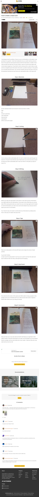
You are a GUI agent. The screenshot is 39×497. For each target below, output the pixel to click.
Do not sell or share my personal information (15, 494)
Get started (34, 474)
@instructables (6, 486)
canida (6, 444)
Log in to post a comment (19, 465)
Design (20, 475)
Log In (19, 398)
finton (6, 405)
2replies (4, 417)
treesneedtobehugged (6, 17)
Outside (26, 475)
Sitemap (33, 477)
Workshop (20, 474)
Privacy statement (24, 493)
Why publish (34, 472)
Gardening (17, 17)
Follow (8, 54)
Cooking (26, 472)
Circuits (20, 472)
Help (33, 475)
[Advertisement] (19, 8)
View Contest (33, 351)
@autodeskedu (6, 488)
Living (13, 17)
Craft (19, 477)
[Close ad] (37, 5)
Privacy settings (31, 493)
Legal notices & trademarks (28, 494)
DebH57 (6, 421)
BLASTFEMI (7, 435)
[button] (1, 1)
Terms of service (17, 493)
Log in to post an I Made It (19, 364)
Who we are (34, 478)
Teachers (26, 477)
